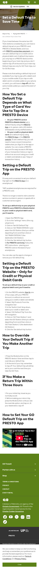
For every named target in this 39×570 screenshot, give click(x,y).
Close (19, 564)
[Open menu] (35, 2)
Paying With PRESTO (19, 33)
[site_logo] (5, 2)
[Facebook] (4, 517)
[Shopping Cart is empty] (29, 2)
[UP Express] (25, 530)
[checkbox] (34, 464)
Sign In (27, 292)
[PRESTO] (13, 535)
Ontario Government (10, 506)
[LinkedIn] (28, 517)
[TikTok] (4, 521)
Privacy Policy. (20, 559)
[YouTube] (10, 517)
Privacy (5, 485)
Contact (5, 489)
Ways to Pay (6, 33)
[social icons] (5, 500)
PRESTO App (13, 137)
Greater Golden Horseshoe (13, 511)
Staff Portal (7, 493)
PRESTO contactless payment (18, 51)
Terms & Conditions (10, 481)
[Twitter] (16, 517)
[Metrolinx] (13, 530)
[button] (19, 464)
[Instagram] (22, 517)
